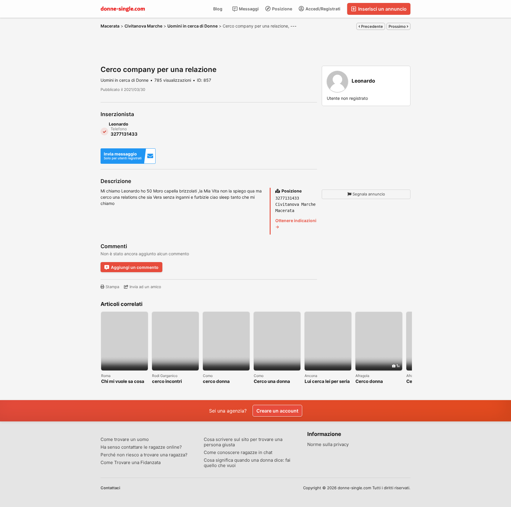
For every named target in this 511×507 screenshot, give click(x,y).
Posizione (281, 8)
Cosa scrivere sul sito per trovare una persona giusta (243, 442)
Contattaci (110, 487)
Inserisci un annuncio (382, 9)
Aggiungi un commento (135, 267)
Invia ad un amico (144, 286)
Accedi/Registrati (322, 8)
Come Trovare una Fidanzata (131, 462)
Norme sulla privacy (328, 444)
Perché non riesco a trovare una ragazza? (144, 455)
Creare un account (277, 411)
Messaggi (248, 8)
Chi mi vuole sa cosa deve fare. (122, 381)
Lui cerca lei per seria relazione (327, 381)
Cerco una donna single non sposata (274, 381)
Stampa (111, 286)
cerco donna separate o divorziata (226, 381)
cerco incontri (167, 381)
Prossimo (398, 26)
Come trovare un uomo (125, 439)
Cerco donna (369, 381)
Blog (217, 8)
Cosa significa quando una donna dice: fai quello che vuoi (247, 463)
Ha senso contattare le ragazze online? (141, 447)
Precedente (371, 26)
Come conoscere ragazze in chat (238, 452)
